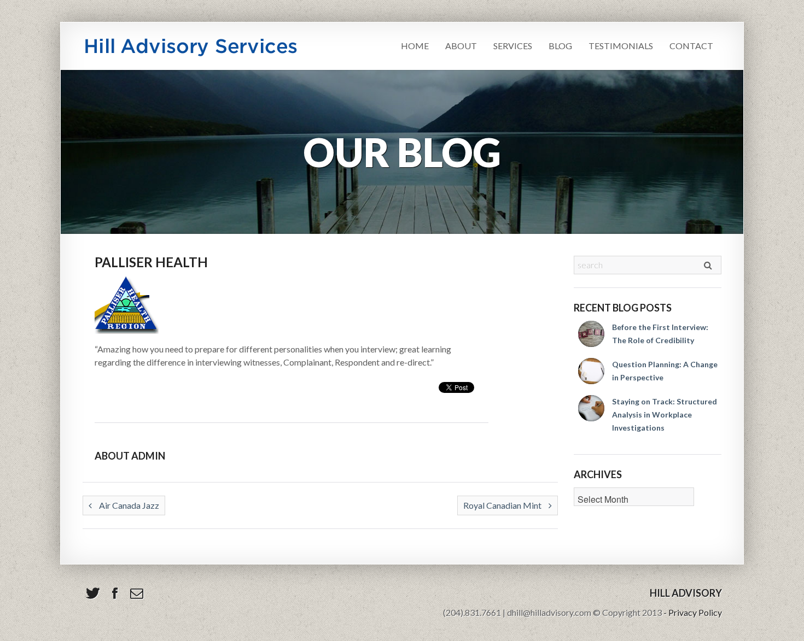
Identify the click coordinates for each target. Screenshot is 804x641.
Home (415, 45)
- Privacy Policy (692, 612)
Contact (691, 45)
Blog (560, 45)
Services (512, 45)
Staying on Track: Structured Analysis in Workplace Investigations (664, 414)
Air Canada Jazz (128, 505)
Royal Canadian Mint (503, 505)
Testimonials (621, 45)
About (461, 45)
